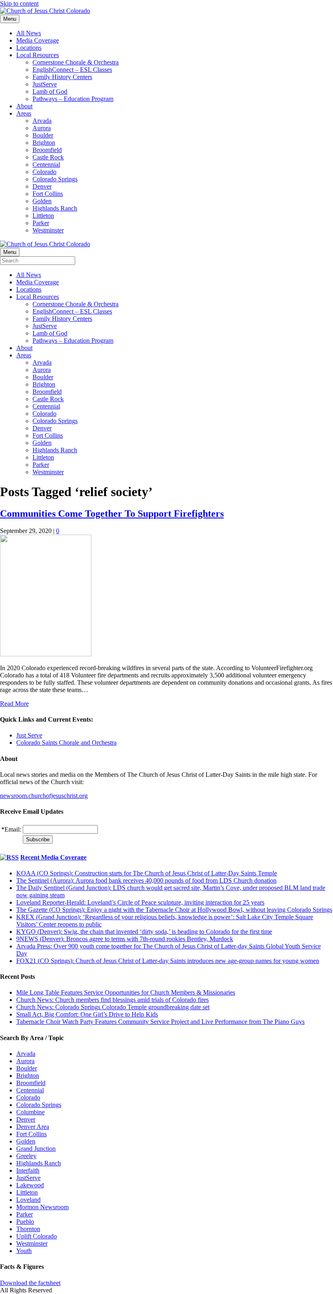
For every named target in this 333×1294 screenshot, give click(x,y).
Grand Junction (36, 1148)
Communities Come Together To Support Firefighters (112, 513)
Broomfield (47, 149)
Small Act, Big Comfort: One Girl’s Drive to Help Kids (87, 1014)
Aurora (41, 128)
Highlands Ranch (54, 208)
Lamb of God (49, 91)
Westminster (48, 230)
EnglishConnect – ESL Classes (72, 69)
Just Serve (29, 735)
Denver (42, 186)
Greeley (26, 1155)
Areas (23, 113)
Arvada (42, 120)
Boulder (42, 135)
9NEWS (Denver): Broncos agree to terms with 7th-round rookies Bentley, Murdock (124, 938)
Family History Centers (62, 76)
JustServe (44, 84)
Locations (28, 47)
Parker (40, 222)
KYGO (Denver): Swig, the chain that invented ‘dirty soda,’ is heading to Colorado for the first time (144, 931)
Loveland (28, 1199)
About (24, 106)
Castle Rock (48, 157)
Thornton (28, 1228)
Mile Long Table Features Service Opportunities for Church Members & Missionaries (125, 992)
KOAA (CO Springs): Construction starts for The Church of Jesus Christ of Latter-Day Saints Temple (146, 873)
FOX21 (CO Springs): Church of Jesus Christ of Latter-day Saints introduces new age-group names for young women (167, 960)
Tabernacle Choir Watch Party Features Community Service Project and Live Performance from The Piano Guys (160, 1021)
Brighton (43, 142)
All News (28, 33)
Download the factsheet (30, 1282)
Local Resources (37, 55)
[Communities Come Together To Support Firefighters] (45, 654)
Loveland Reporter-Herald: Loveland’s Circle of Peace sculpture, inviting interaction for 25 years (140, 902)
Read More (14, 703)
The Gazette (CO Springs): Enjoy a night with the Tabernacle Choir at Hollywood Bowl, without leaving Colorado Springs (174, 909)
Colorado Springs (55, 179)
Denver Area (32, 1126)
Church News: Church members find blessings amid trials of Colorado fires (112, 999)
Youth (24, 1250)
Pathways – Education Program (72, 98)
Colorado (44, 171)
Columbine (30, 1112)
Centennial (46, 164)
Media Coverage (37, 40)
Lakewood (30, 1185)
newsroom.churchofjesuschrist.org (44, 795)
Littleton (43, 215)
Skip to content (19, 3)
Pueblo (25, 1221)
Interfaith (27, 1170)
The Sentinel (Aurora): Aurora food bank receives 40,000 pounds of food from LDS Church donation (146, 880)
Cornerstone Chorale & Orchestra (75, 62)
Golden (42, 201)
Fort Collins (47, 193)
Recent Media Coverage (53, 857)
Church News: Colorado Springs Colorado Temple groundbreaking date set (113, 1007)
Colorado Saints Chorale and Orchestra (66, 742)
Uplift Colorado (36, 1236)
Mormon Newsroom (42, 1207)
